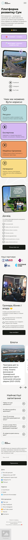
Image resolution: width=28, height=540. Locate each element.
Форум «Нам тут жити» (11, 230)
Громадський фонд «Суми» (12, 239)
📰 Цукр (3, 492)
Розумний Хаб (9, 224)
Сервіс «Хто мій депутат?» (12, 227)
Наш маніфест (14, 332)
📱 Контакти (5, 514)
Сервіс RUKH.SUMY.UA (11, 242)
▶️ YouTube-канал (7, 509)
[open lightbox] (5, 534)
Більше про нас (14, 247)
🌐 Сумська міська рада (8, 494)
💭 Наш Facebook (6, 504)
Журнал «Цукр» (9, 233)
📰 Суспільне (5, 489)
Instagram (16, 86)
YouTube (16, 90)
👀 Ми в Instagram (6, 507)
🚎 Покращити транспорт (9, 477)
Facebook (16, 82)
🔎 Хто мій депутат (7, 472)
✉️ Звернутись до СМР (8, 475)
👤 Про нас (4, 502)
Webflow (17, 519)
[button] (25, 3)
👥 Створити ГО (6, 480)
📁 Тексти (4, 511)
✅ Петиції (4, 482)
